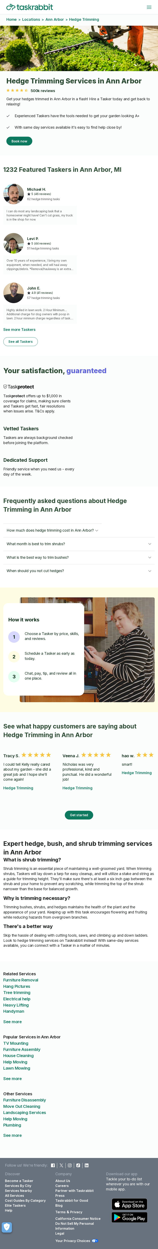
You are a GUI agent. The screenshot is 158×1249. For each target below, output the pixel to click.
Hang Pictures (16, 986)
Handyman (13, 1011)
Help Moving (15, 1062)
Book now (19, 141)
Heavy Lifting (16, 1005)
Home (11, 19)
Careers (62, 1186)
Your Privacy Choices (72, 1241)
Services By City (18, 1186)
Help (8, 1210)
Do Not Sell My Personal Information (74, 1226)
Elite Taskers (15, 1205)
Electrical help (16, 998)
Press (60, 1196)
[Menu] (149, 7)
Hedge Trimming (18, 788)
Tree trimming (16, 992)
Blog (59, 1205)
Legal (59, 1233)
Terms (60, 1212)
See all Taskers (20, 341)
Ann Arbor (54, 19)
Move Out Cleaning (21, 1106)
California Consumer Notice (78, 1219)
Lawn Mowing (16, 1068)
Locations (31, 19)
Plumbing (12, 1125)
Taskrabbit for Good (71, 1200)
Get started (79, 815)
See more (12, 1021)
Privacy (76, 1212)
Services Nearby (18, 1191)
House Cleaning (18, 1055)
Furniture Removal (20, 980)
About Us (62, 1181)
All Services (14, 1196)
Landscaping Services (24, 1112)
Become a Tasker (19, 1181)
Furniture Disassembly (24, 1100)
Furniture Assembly (22, 1049)
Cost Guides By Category (25, 1200)
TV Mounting (15, 1043)
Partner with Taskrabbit (74, 1191)
